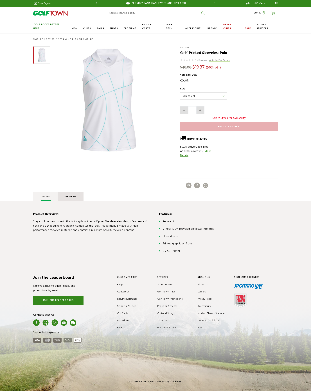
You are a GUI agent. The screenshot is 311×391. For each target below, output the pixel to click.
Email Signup (44, 3)
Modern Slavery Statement (212, 313)
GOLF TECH (169, 27)
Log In (247, 3)
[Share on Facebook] (197, 185)
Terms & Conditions (208, 321)
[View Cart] (274, 13)
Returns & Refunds (127, 299)
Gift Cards (259, 3)
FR (276, 3)
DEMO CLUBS (227, 27)
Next (215, 3)
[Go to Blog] (82, 322)
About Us (202, 285)
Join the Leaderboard (58, 300)
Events (121, 328)
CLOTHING (130, 28)
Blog (199, 328)
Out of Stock (229, 127)
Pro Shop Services (167, 306)
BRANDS (213, 28)
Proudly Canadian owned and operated (159, 3)
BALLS (100, 28)
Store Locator (165, 285)
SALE (248, 28)
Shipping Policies (126, 306)
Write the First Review (219, 60)
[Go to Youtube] (64, 322)
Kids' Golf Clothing (57, 39)
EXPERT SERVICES (262, 27)
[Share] (188, 185)
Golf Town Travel (166, 292)
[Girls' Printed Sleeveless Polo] (108, 100)
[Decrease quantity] (184, 110)
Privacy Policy (204, 299)
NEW (74, 28)
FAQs (120, 285)
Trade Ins (162, 321)
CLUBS (87, 28)
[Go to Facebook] (36, 322)
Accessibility (204, 306)
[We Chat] (73, 322)
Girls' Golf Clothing (81, 39)
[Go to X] (45, 322)
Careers (201, 292)
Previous (95, 3)
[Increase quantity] (200, 110)
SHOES (114, 28)
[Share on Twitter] (205, 185)
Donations (123, 321)
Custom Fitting (165, 313)
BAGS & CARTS (147, 27)
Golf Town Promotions (169, 299)
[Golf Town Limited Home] (50, 13)
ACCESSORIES (193, 28)
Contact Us (123, 292)
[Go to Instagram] (54, 322)
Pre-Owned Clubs (166, 328)
